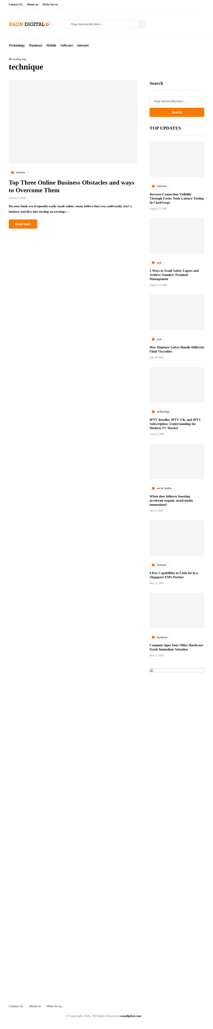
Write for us (50, 4)
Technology (17, 45)
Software (66, 45)
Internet (83, 45)
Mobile (51, 45)
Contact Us (16, 4)
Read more (23, 224)
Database (35, 45)
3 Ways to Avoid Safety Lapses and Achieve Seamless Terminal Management (174, 275)
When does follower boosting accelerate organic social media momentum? (171, 500)
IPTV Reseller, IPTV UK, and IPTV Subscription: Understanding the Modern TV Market (175, 424)
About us (32, 4)
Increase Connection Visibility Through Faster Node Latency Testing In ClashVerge (177, 198)
